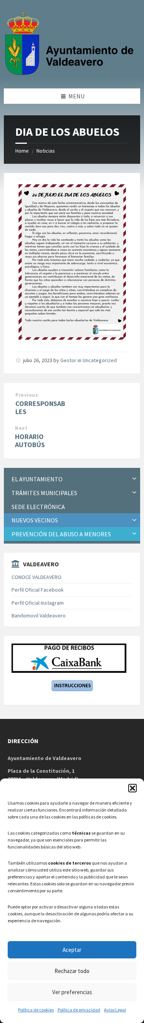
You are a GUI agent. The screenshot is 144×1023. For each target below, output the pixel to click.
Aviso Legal (115, 1010)
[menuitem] (72, 479)
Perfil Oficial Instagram (38, 602)
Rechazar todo (72, 971)
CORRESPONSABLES (40, 407)
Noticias (45, 150)
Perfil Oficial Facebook (38, 589)
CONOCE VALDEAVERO (36, 577)
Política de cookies (36, 1010)
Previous (26, 395)
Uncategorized (100, 360)
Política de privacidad (79, 1010)
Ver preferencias (72, 992)
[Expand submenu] (134, 479)
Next (21, 428)
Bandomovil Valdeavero (39, 615)
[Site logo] (71, 73)
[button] (132, 788)
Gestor (68, 360)
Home (22, 150)
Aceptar (72, 949)
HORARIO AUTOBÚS (30, 440)
